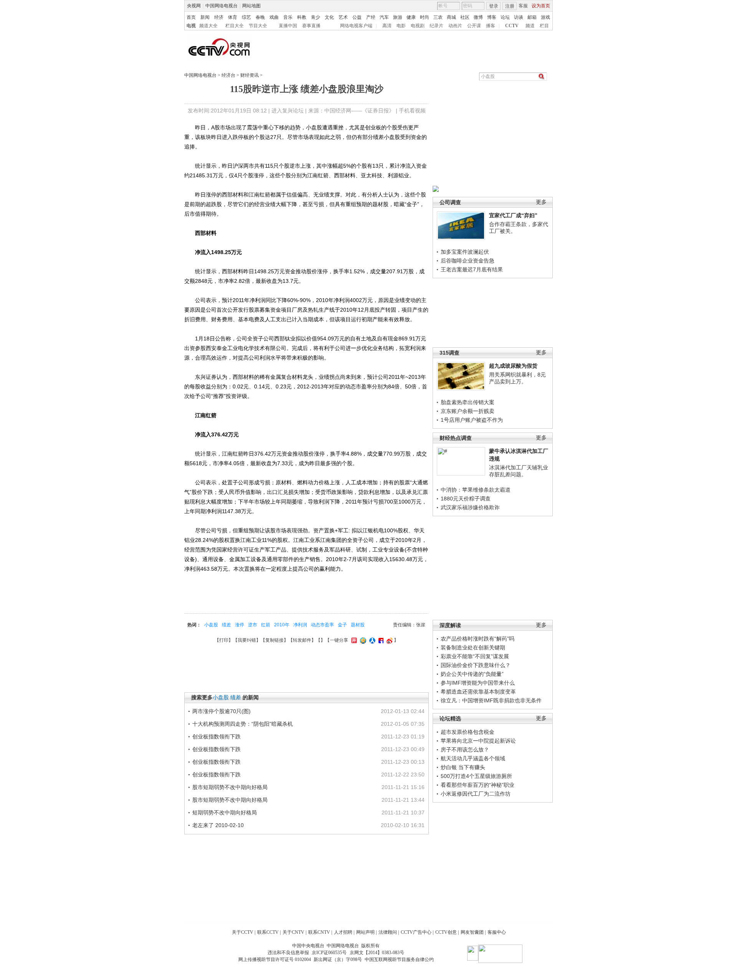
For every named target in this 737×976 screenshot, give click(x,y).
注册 (509, 6)
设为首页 (541, 5)
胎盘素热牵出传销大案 (467, 402)
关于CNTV (293, 932)
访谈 (518, 17)
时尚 (424, 17)
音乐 (287, 17)
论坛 (505, 17)
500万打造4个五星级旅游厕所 (476, 776)
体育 (232, 17)
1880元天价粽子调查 (466, 498)
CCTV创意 (446, 932)
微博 (478, 17)
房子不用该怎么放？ (465, 749)
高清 (387, 25)
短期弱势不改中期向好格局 (224, 812)
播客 (490, 25)
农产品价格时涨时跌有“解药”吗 (477, 639)
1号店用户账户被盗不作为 (472, 420)
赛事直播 (311, 25)
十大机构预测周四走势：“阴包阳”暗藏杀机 (242, 724)
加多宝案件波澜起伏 (465, 252)
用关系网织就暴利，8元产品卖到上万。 (517, 378)
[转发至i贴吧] (380, 640)
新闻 (205, 17)
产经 (370, 17)
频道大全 (208, 25)
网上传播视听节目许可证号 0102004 (274, 959)
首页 (191, 17)
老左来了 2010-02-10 (218, 825)
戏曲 (274, 17)
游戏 (545, 17)
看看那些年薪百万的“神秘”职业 (477, 785)
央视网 (194, 5)
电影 (401, 25)
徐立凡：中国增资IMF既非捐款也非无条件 (491, 700)
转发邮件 (302, 640)
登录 (493, 6)
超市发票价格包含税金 (467, 732)
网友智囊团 (472, 932)
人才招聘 (343, 932)
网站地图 (251, 5)
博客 (491, 17)
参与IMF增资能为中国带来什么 (478, 683)
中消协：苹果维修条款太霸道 (476, 490)
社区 (464, 17)
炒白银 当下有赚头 (463, 767)
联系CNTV (319, 932)
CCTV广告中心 (416, 932)
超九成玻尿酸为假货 (513, 366)
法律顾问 (387, 932)
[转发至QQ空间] (362, 640)
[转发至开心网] (353, 640)
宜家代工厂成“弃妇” (513, 215)
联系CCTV (268, 932)
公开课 (474, 25)
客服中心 (496, 932)
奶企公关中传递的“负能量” (472, 674)
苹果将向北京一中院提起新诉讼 (478, 741)
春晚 (260, 17)
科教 (301, 17)
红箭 (265, 625)
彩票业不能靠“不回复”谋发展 (475, 656)
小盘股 (211, 625)
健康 (411, 17)
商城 (451, 17)
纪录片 (436, 25)
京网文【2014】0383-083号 (377, 952)
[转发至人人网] (371, 640)
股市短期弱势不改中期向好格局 (230, 787)
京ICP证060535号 (329, 952)
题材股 (358, 625)
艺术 (343, 17)
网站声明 (365, 932)
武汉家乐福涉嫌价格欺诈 (470, 507)
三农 (438, 17)
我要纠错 (247, 640)
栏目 (544, 25)
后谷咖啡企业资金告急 (467, 261)
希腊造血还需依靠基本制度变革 (478, 692)
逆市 (252, 625)
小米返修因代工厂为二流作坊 (476, 794)
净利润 (300, 625)
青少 (315, 17)
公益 (357, 17)
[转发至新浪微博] (389, 640)
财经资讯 (249, 75)
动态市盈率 (322, 625)
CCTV (512, 25)
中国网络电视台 (221, 5)
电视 (191, 25)
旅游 (397, 17)
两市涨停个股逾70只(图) (221, 711)
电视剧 (418, 25)
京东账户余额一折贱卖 (467, 411)
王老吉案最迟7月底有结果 (472, 269)
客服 (523, 5)
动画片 (455, 25)
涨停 (239, 625)
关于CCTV (242, 932)
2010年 (281, 625)
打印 (223, 640)
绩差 (226, 625)
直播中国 (288, 25)
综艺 (246, 17)
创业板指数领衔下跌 (216, 736)
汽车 (384, 17)
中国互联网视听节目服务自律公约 (399, 959)
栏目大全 (234, 25)
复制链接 (274, 640)
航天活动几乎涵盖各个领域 (473, 758)
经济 (218, 17)
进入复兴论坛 (287, 110)
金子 (342, 625)
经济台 (228, 75)
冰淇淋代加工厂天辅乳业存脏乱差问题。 (518, 470)
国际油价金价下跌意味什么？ (476, 665)
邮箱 (532, 17)
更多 (541, 202)
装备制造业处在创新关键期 (473, 647)
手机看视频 (412, 110)
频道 (530, 25)
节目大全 (258, 25)
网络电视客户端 (356, 25)
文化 (329, 17)
